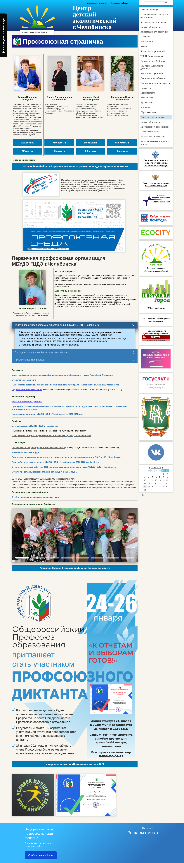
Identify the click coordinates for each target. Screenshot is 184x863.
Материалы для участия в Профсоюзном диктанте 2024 (75, 764)
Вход (32, 32)
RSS (47, 32)
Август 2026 (156, 467)
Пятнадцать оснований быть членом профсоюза (42, 352)
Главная (25, 32)
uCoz (142, 495)
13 (156, 480)
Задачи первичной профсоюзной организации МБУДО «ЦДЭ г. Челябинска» (57, 325)
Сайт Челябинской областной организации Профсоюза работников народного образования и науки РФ (75, 166)
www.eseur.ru (27, 142)
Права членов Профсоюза (29, 359)
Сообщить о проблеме (40, 855)
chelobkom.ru (90, 142)
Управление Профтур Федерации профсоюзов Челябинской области (74, 568)
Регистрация (40, 32)
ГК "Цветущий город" (156, 308)
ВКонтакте (27, 151)
